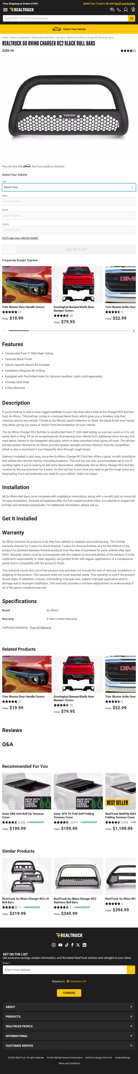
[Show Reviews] (128, 50)
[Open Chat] (112, 10)
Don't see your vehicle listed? (20, 238)
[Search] (131, 18)
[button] (69, 1006)
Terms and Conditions (69, 1063)
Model (5, 210)
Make (4, 195)
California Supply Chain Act (98, 1057)
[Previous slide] (4, 331)
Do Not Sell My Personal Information (64, 1057)
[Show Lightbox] (69, 106)
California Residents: (26, 627)
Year (4, 181)
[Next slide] (134, 331)
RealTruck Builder (125, 3)
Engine (5, 224)
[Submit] (131, 969)
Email (6, 963)
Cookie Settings (122, 1057)
